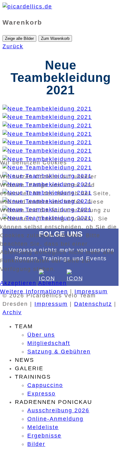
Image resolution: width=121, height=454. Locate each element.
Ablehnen (52, 283)
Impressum (91, 291)
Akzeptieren (18, 283)
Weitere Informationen (34, 291)
